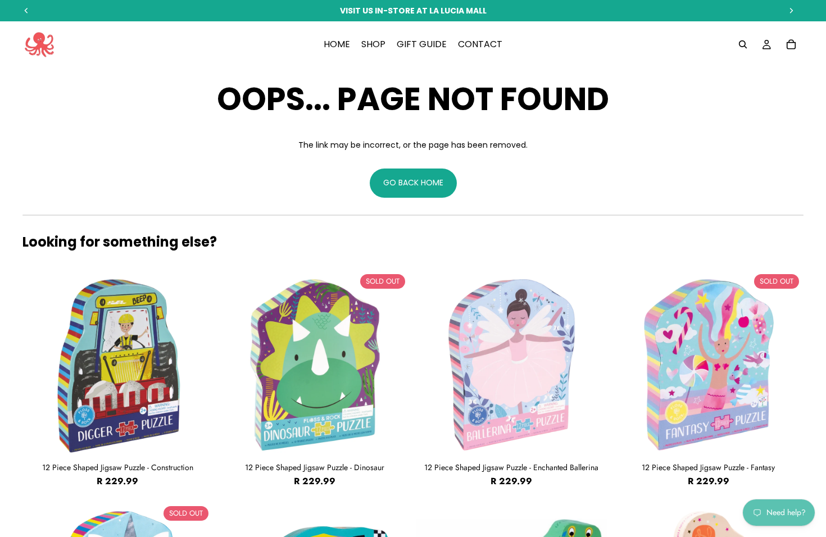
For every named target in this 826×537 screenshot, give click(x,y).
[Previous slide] (39, 364)
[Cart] (791, 44)
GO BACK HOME (413, 182)
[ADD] (195, 443)
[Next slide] (196, 364)
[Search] (742, 44)
